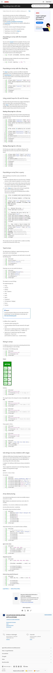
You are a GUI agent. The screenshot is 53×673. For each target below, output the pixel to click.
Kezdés (7, 623)
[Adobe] (6, 2)
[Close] (45, 670)
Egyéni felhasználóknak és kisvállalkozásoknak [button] (11, 647)
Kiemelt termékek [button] (5, 662)
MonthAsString (8, 75)
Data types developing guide (10, 315)
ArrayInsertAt (20, 21)
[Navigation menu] (2, 2)
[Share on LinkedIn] (28, 611)
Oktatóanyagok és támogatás (11, 622)
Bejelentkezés (48, 1)
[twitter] (18, 666)
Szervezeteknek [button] (5, 653)
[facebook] (14, 666)
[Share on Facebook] (22, 611)
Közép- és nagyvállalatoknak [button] (7, 650)
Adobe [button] (3, 659)
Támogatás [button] (4, 656)
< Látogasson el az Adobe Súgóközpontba (12, 619)
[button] (43, 2)
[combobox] (40, 6)
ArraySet (9, 21)
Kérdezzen (8, 639)
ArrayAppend (14, 21)
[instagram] (16, 666)
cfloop (18, 31)
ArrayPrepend (8, 23)
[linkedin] (21, 666)
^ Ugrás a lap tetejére (48, 614)
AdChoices (4, 670)
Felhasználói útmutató (9, 625)
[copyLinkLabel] (30, 611)
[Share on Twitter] (25, 611)
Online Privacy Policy (15, 588)
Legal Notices (6, 588)
